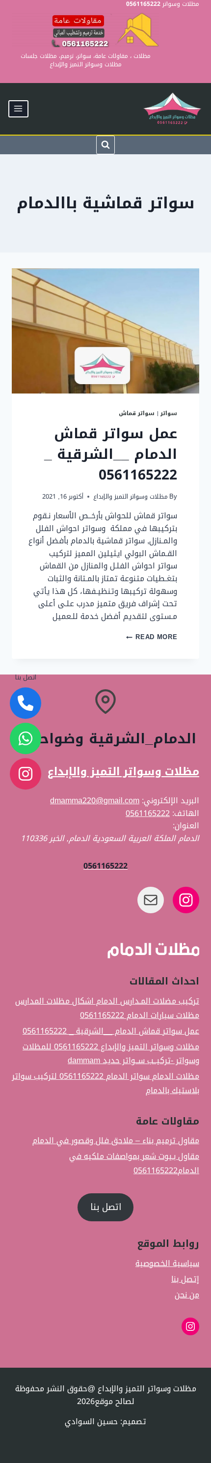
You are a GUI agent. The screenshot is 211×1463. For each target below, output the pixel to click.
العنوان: (186, 825)
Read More (151, 637)
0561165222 (148, 813)
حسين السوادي (91, 1421)
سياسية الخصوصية (167, 1263)
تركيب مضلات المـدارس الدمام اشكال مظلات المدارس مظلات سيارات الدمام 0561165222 (107, 1007)
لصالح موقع (114, 1401)
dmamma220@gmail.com (94, 800)
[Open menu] (18, 108)
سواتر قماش (137, 413)
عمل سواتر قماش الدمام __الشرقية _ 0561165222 (110, 454)
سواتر (168, 413)
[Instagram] (25, 774)
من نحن (187, 1294)
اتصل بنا (105, 1207)
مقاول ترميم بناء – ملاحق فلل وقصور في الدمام (115, 1141)
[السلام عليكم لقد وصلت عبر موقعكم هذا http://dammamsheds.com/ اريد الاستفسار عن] (25, 739)
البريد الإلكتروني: (170, 800)
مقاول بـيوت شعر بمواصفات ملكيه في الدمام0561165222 (134, 1163)
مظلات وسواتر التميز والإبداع (130, 497)
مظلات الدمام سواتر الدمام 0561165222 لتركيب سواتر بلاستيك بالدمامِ (105, 1083)
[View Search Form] (105, 145)
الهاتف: (185, 813)
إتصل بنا (185, 1279)
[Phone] (25, 703)
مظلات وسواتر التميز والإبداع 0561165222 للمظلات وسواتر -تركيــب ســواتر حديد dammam (111, 1053)
